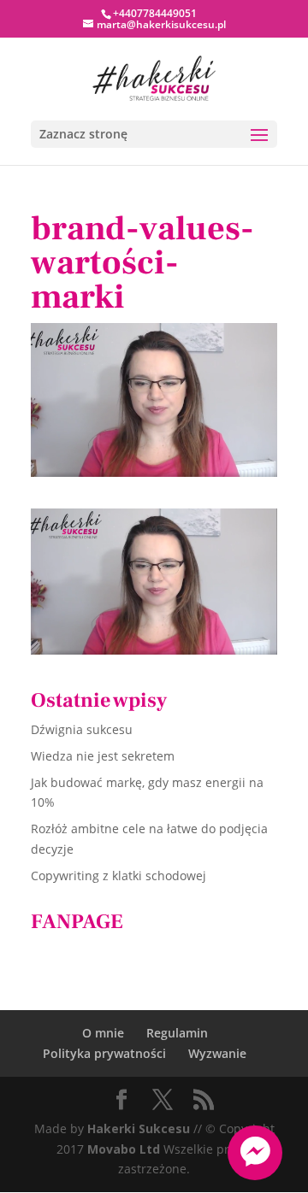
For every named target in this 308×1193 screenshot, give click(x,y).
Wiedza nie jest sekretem (103, 756)
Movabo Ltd (123, 1149)
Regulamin (177, 1033)
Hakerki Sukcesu (138, 1128)
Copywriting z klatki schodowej (118, 875)
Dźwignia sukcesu (82, 729)
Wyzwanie (217, 1053)
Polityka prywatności (104, 1053)
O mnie (103, 1033)
